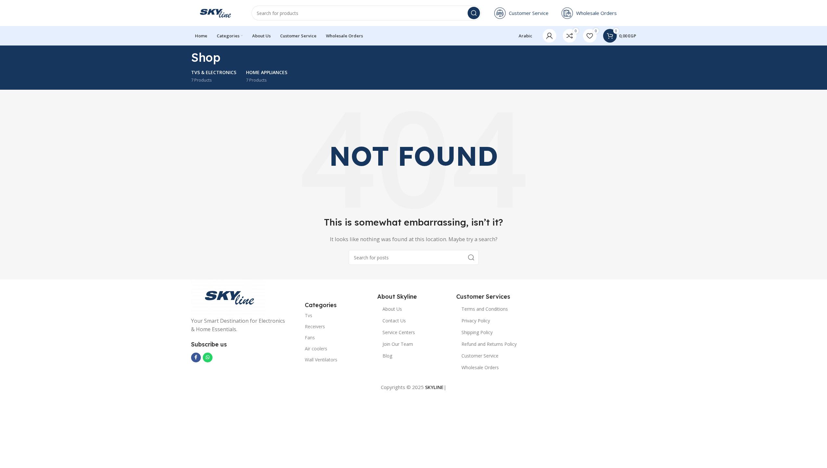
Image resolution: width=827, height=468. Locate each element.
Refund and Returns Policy (489, 344)
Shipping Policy (477, 332)
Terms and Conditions (484, 309)
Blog (387, 356)
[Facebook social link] (196, 357)
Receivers (315, 326)
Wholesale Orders (480, 367)
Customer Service (479, 356)
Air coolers (316, 348)
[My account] (549, 35)
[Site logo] (215, 12)
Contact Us (394, 321)
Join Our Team (397, 344)
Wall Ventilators (321, 360)
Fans (310, 337)
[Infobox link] (521, 13)
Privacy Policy (475, 321)
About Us (392, 309)
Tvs (308, 315)
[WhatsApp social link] (208, 357)
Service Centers (398, 332)
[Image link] (228, 296)
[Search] (474, 13)
